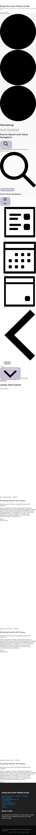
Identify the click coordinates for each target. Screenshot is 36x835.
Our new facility (6, 801)
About (4, 806)
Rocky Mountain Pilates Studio (15, 6)
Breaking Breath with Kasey (12, 501)
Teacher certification (8, 804)
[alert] (18, 129)
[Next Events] (7, 363)
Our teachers (6, 800)
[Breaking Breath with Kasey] (18, 495)
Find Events (7, 189)
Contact (4, 807)
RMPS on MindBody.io (8, 803)
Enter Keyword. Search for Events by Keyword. (14, 149)
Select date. (24, 378)
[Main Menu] (3, 12)
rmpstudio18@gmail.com (10, 799)
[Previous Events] (19, 360)
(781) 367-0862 (7, 797)
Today (2, 366)
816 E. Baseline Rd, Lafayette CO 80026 (15, 796)
